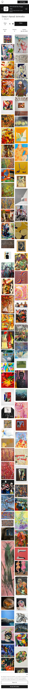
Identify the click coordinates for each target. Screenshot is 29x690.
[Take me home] (2, 2)
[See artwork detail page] (7, 39)
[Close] (27, 674)
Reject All (14, 682)
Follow (20, 23)
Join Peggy (22, 2)
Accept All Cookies (14, 686)
